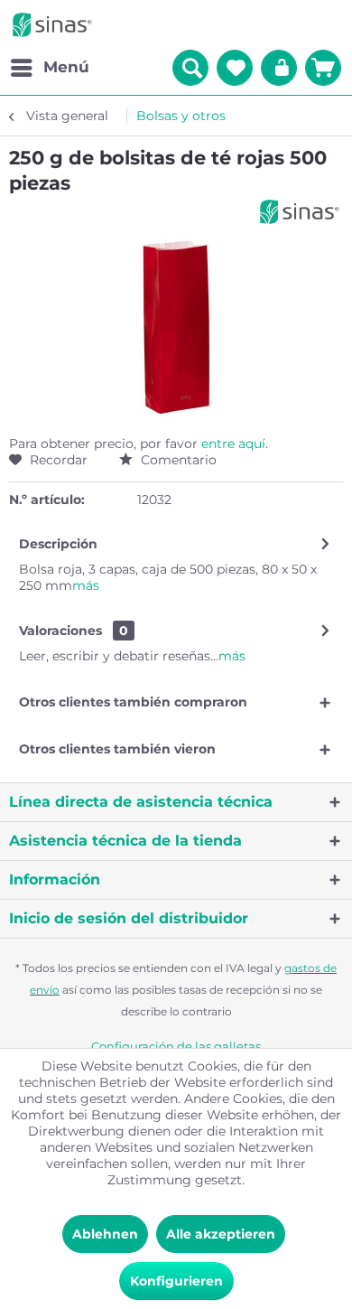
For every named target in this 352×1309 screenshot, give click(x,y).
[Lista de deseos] (235, 68)
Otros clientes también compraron (133, 702)
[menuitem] (49, 68)
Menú (66, 67)
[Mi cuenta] (279, 68)
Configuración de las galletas (176, 1046)
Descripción (58, 544)
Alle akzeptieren (220, 1234)
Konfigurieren (176, 1281)
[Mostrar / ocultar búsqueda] (190, 68)
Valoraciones (60, 630)
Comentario (177, 460)
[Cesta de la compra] (323, 68)
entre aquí (233, 443)
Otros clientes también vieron (117, 749)
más (85, 585)
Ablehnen (105, 1234)
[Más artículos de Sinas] (299, 212)
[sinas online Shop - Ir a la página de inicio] (52, 25)
